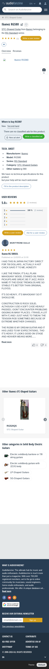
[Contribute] (4, 44)
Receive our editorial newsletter (18, 613)
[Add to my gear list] (26, 25)
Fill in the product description (16, 186)
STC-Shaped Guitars (27, 165)
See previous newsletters (13, 626)
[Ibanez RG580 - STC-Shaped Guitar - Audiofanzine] (12, 3)
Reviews (17, 51)
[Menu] (45, 10)
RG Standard (11, 33)
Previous (3, 419)
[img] (9, 38)
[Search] (5, 10)
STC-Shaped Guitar (11, 29)
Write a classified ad (33, 136)
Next (45, 419)
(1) (17, 38)
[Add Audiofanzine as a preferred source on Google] (10, 604)
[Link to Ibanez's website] (21, 25)
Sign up (32, 620)
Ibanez (29, 29)
